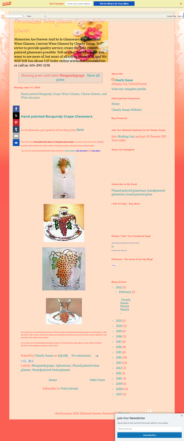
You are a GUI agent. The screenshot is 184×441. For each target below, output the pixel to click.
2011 (119, 373)
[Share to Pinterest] (32, 361)
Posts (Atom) (69, 388)
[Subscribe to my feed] (141, 194)
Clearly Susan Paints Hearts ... (125, 304)
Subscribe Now (149, 435)
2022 (119, 287)
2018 (119, 336)
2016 (119, 347)
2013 (119, 362)
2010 (119, 378)
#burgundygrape (42, 365)
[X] (16, 115)
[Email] (16, 136)
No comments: (81, 355)
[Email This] (22, 361)
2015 (119, 352)
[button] (92, 3)
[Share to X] (27, 361)
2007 (119, 394)
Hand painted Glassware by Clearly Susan (125, 243)
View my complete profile (129, 89)
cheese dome (70, 151)
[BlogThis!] (24, 361)
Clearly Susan (123, 80)
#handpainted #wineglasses (51, 370)
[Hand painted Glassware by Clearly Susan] (113, 246)
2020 (119, 326)
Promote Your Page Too (119, 250)
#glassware (63, 365)
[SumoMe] (16, 142)
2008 (119, 389)
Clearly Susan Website (127, 109)
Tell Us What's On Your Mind (114, 3)
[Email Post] (96, 355)
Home (53, 380)
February (125, 292)
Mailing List (126, 136)
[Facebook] (16, 109)
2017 (119, 341)
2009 (119, 383)
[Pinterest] (16, 122)
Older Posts (97, 380)
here (80, 130)
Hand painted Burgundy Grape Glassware (57, 116)
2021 (119, 320)
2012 (119, 368)
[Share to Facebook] (29, 361)
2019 (119, 331)
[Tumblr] (16, 129)
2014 (119, 357)
